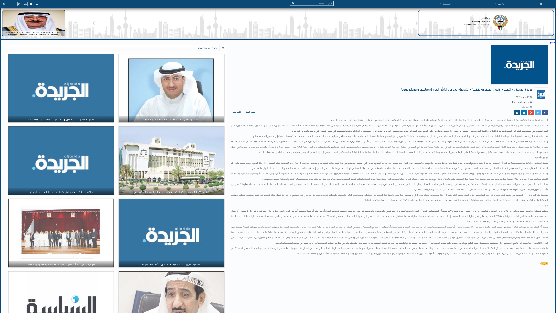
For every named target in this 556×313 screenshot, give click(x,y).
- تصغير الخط (251, 111)
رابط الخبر (525, 107)
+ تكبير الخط (237, 111)
